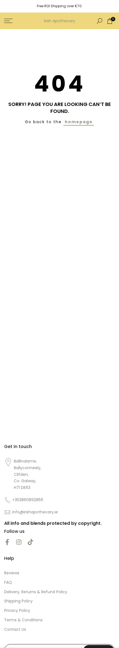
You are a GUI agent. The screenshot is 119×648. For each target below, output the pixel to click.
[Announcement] (59, 6)
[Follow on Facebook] (7, 542)
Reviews (11, 573)
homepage (79, 122)
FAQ (8, 582)
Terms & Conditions (23, 620)
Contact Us (15, 629)
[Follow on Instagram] (19, 542)
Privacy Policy (17, 610)
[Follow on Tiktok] (30, 542)
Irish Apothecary (59, 21)
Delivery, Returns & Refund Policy (35, 592)
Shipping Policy (18, 601)
